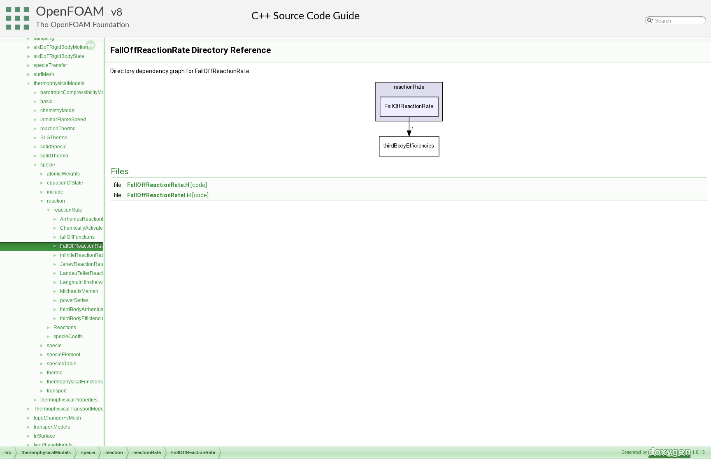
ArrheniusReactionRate (86, 219)
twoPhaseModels (53, 445)
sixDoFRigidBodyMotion (61, 47)
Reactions (64, 327)
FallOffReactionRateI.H (159, 195)
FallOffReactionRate (82, 246)
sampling (44, 38)
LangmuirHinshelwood (85, 282)
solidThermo (54, 156)
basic (46, 101)
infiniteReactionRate (83, 255)
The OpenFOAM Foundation (82, 25)
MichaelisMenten (79, 291)
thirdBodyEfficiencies (83, 318)
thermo (55, 373)
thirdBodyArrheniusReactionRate (97, 309)
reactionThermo (58, 128)
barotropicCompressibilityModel (76, 92)
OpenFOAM (70, 11)
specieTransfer (50, 65)
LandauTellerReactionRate (90, 273)
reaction (56, 201)
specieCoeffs (68, 336)
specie (47, 165)
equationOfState (65, 183)
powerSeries (74, 300)
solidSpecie (53, 147)
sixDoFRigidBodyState (59, 56)
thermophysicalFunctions (75, 382)
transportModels (52, 427)
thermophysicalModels (59, 83)
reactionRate (67, 210)
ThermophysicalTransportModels (70, 409)
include (55, 192)
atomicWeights (63, 174)
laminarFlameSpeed (63, 119)
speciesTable (62, 364)
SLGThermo (53, 138)
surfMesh (44, 74)
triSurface (44, 436)
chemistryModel (58, 110)
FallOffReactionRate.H (158, 185)
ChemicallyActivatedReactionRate (98, 228)
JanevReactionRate (82, 264)
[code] (199, 185)
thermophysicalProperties (69, 400)
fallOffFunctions (77, 237)
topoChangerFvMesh (57, 418)
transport (57, 391)
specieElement (63, 355)
